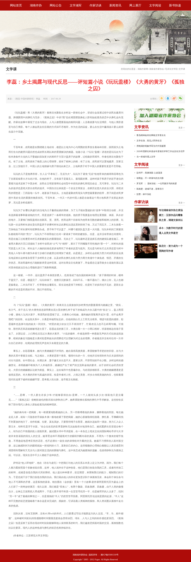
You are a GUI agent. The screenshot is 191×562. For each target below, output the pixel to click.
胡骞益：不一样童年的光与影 (150, 178)
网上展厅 (135, 5)
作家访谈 (95, 5)
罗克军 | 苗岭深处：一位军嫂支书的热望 (157, 183)
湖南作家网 (143, 69)
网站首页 (16, 5)
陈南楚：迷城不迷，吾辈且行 (150, 189)
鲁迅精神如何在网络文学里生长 (151, 135)
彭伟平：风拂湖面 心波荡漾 (149, 173)
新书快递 (175, 5)
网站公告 (56, 5)
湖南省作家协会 (156, 69)
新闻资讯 (115, 5)
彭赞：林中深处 (144, 194)
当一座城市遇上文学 (146, 157)
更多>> (181, 128)
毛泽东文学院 (171, 69)
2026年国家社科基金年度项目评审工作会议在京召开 (161, 151)
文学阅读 (155, 5)
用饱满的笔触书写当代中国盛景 (151, 146)
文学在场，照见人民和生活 (149, 141)
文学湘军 (76, 5)
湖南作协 (36, 5)
